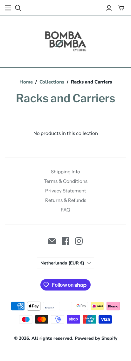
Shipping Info (65, 172)
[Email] (52, 241)
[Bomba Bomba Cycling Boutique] (65, 40)
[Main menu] (8, 8)
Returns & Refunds (65, 200)
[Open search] (18, 8)
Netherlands (62, 263)
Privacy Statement (65, 191)
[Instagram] (79, 241)
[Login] (109, 7)
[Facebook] (65, 241)
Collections (51, 82)
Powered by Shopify (96, 338)
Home (26, 82)
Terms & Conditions (65, 181)
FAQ (65, 210)
